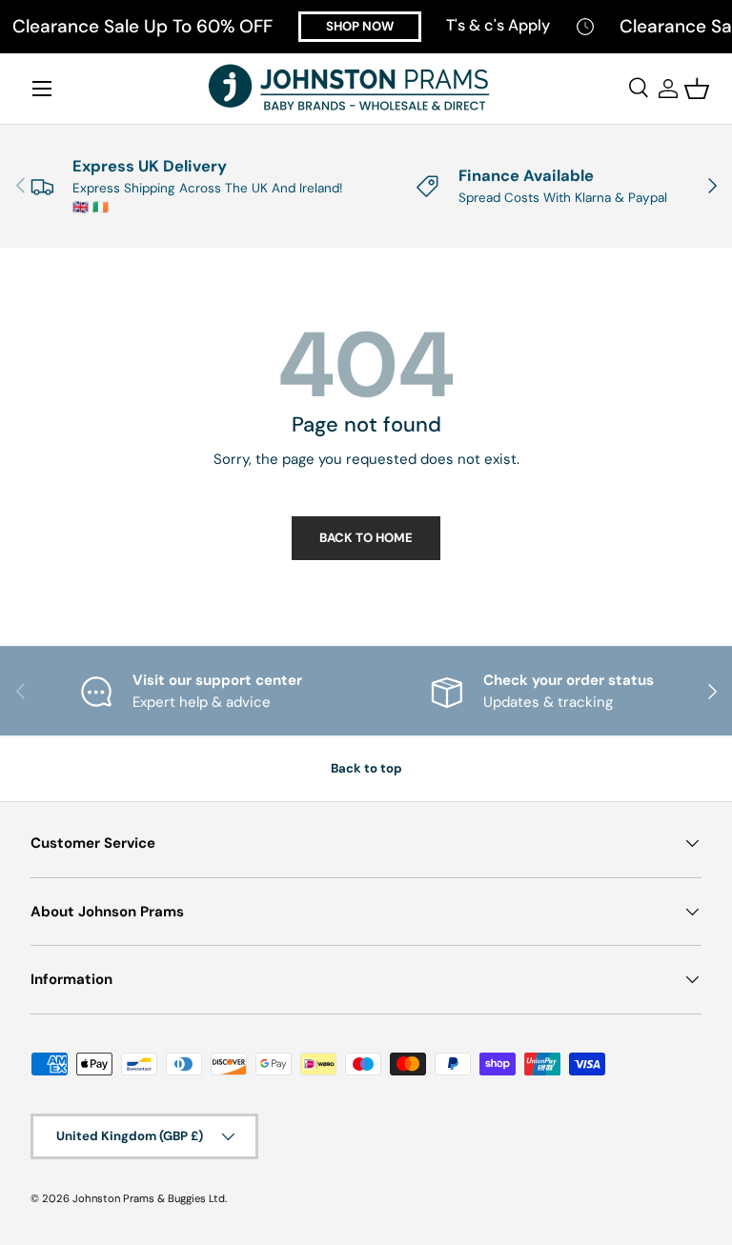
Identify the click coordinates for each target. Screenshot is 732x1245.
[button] (696, 89)
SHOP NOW (360, 26)
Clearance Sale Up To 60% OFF (142, 26)
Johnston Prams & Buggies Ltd (148, 1198)
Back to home (366, 538)
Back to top (366, 768)
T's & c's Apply (498, 25)
